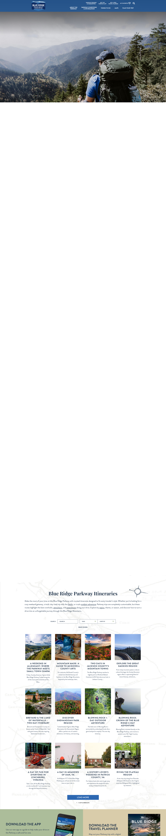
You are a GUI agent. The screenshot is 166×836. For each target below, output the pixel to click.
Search (53, 621)
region (101, 607)
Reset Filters (83, 627)
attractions (57, 607)
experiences (71, 607)
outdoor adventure (88, 604)
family (70, 604)
